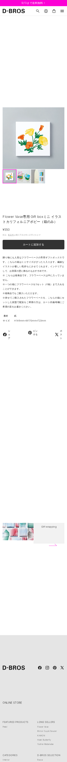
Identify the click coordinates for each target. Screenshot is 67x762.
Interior (6, 760)
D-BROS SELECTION (48, 755)
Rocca (40, 760)
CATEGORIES (10, 755)
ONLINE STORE (12, 702)
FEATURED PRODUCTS (15, 722)
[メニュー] (62, 11)
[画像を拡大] (33, 138)
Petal (5, 727)
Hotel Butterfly (44, 740)
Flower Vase (42, 727)
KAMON (41, 735)
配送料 (11, 235)
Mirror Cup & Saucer (47, 731)
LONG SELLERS (46, 722)
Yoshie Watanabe (45, 744)
